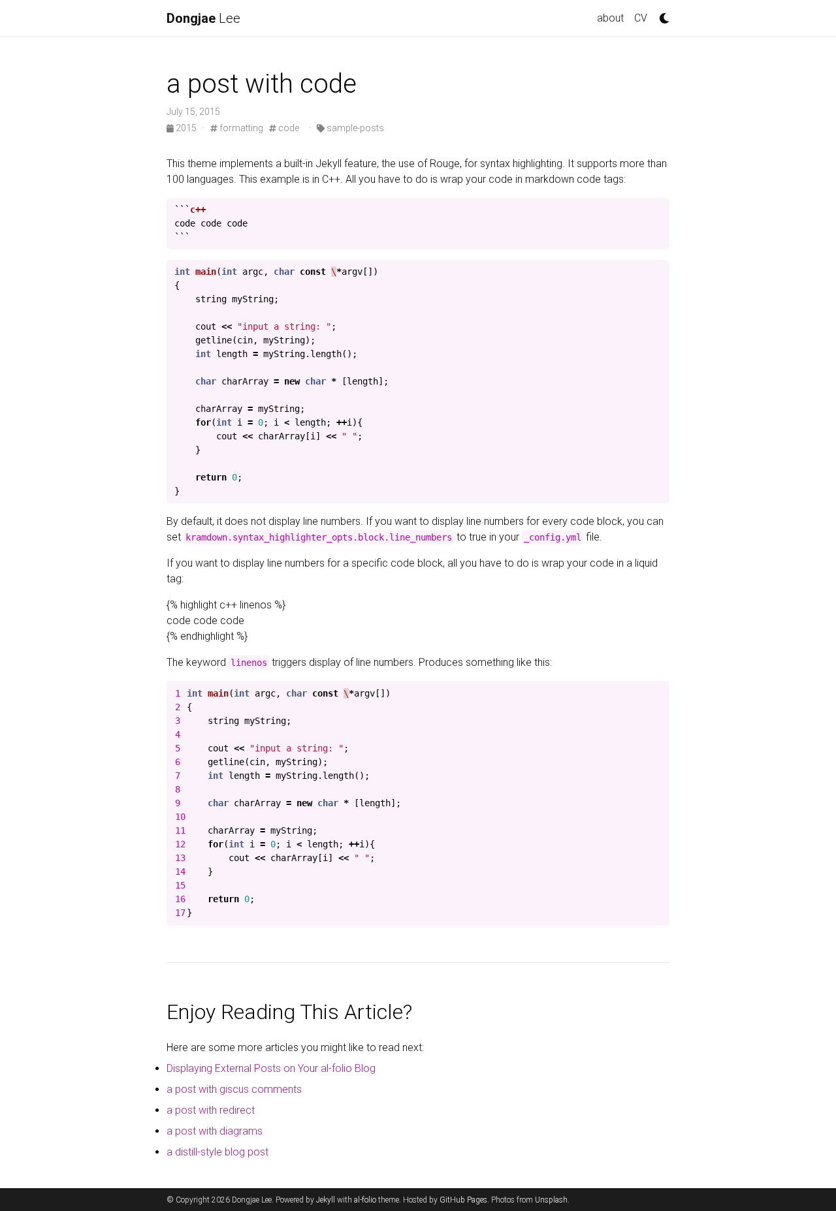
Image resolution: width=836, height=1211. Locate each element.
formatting (240, 128)
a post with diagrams (215, 1131)
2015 (186, 128)
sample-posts (354, 128)
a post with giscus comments (234, 1089)
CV (640, 18)
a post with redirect (211, 1110)
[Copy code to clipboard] (658, 210)
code (287, 128)
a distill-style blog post (217, 1152)
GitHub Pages (463, 1199)
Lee (203, 18)
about (610, 18)
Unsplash (551, 1199)
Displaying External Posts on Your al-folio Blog (271, 1068)
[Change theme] (660, 14)
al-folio (365, 1199)
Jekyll (325, 1199)
